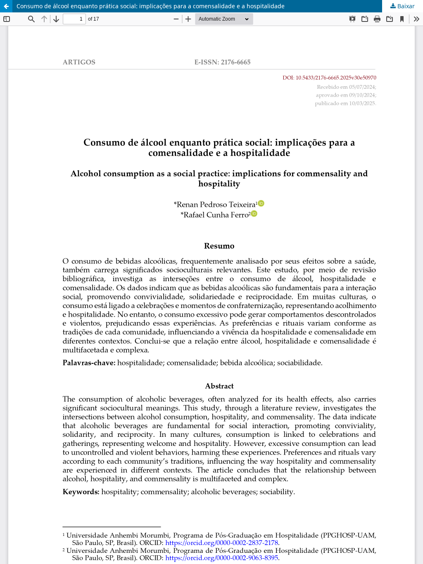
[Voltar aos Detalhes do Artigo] (6, 6)
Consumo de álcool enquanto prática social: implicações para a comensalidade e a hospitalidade (151, 6)
